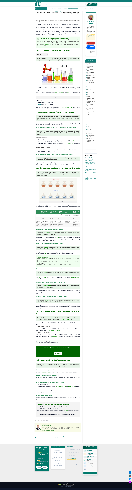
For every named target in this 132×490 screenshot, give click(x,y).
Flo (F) (40, 377)
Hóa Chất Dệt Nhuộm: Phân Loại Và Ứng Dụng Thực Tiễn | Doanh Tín (90, 174)
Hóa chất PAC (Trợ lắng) (90, 112)
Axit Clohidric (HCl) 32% (90, 73)
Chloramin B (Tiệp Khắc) (90, 117)
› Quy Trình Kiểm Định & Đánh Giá (74, 449)
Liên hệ (91, 8)
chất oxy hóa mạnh (42, 277)
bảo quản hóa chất (65, 319)
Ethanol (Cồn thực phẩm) (90, 90)
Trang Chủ (54, 8)
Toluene (88, 94)
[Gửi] (84, 4)
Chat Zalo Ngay (90, 47)
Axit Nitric (39, 104)
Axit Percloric (47, 300)
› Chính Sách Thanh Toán (72, 461)
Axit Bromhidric (47, 285)
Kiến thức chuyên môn (73, 8)
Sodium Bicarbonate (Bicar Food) (91, 136)
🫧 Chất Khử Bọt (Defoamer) (57, 465)
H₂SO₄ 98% (57, 237)
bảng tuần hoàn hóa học (68, 143)
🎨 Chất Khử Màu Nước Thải (57, 467)
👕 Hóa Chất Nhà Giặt (56, 460)
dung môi (69, 92)
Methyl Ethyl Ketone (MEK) (90, 99)
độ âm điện (43, 145)
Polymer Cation (90, 114)
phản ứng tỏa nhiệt (56, 336)
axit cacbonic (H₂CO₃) (46, 372)
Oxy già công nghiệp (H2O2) (91, 78)
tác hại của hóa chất (47, 44)
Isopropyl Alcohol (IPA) (91, 92)
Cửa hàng (65, 8)
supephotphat (52, 239)
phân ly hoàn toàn (59, 92)
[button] (41, 8)
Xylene (88, 96)
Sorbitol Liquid (89, 138)
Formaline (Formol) (90, 145)
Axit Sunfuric (46, 232)
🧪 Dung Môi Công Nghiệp (57, 463)
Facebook (45, 467)
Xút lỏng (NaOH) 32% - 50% (91, 70)
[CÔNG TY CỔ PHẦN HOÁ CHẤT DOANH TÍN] (40, 4)
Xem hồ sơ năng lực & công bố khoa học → (48, 430)
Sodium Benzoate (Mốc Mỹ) (90, 141)
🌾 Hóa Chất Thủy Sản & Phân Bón (57, 458)
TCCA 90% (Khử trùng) (90, 119)
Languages (95, 0)
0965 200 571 (91, 43)
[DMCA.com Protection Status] (61, 484)
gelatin (45, 253)
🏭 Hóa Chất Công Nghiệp (57, 452)
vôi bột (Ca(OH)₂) (71, 386)
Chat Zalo (39, 467)
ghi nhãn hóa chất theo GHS (54, 330)
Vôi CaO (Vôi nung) (90, 82)
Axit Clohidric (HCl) (62, 25)
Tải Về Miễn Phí (58, 353)
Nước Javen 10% (90, 80)
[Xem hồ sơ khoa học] (38, 427)
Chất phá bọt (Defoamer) (89, 127)
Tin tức (86, 8)
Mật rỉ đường (89, 124)
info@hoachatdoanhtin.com (43, 461)
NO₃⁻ (48, 104)
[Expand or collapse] (47, 54)
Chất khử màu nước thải (91, 130)
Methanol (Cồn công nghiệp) (90, 87)
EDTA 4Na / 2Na (90, 143)
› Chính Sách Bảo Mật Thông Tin (73, 452)
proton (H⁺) (55, 88)
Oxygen (73, 139)
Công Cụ (80, 8)
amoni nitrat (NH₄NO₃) (75, 277)
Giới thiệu (60, 8)
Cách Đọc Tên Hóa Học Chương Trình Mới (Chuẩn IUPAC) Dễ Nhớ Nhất (90, 159)
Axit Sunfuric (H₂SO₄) (53, 25)
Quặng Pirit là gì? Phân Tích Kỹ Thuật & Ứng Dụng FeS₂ (47, 437)
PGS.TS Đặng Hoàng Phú (46, 425)
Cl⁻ (47, 102)
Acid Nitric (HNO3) (90, 75)
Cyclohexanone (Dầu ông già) (91, 102)
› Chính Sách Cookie (71, 455)
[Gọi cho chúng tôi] (36, 0)
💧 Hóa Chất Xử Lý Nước (56, 450)
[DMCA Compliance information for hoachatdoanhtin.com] (70, 484)
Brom (39, 292)
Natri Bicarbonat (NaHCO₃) (60, 386)
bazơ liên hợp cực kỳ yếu (67, 107)
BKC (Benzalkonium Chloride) (90, 122)
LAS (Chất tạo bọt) (90, 147)
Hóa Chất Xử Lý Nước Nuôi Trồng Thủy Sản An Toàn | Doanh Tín (90, 169)
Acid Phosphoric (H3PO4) (90, 67)
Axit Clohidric (46, 247)
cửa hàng (66, 410)
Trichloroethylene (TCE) (90, 105)
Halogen (46, 149)
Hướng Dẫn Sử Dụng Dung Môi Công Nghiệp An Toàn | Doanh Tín (90, 178)
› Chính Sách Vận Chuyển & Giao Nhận (74, 465)
